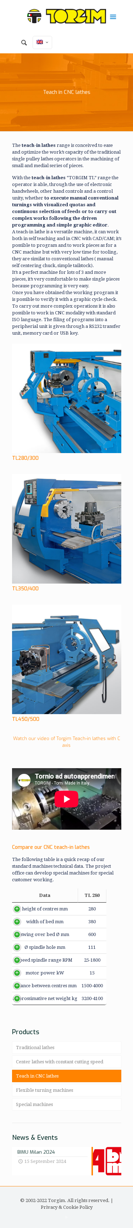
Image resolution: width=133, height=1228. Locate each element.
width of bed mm (44, 921)
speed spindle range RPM (44, 960)
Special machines (34, 1104)
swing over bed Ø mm (45, 934)
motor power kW (45, 973)
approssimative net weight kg (45, 998)
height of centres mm (45, 908)
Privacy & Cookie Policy (67, 1207)
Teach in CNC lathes (37, 1076)
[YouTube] (66, 1217)
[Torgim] (66, 16)
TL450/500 (25, 719)
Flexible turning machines (44, 1090)
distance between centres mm (45, 985)
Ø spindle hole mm (44, 947)
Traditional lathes (35, 1047)
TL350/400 (25, 588)
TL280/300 (25, 458)
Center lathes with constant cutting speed (59, 1061)
